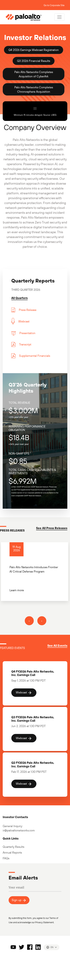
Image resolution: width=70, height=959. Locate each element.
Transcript (25, 344)
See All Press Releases (51, 528)
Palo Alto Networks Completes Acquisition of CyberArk (33, 74)
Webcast (23, 321)
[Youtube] (13, 946)
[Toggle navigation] (59, 17)
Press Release (27, 309)
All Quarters (19, 298)
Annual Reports (12, 852)
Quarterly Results (13, 846)
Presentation (27, 333)
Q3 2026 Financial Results (33, 60)
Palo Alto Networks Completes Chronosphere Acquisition (33, 89)
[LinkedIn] (38, 946)
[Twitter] (21, 946)
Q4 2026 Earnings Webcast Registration (33, 49)
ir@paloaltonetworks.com (19, 830)
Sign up (17, 900)
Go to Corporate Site (54, 5)
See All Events (57, 645)
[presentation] (29, 620)
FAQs (6, 858)
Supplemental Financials (34, 355)
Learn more (17, 590)
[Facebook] (29, 946)
